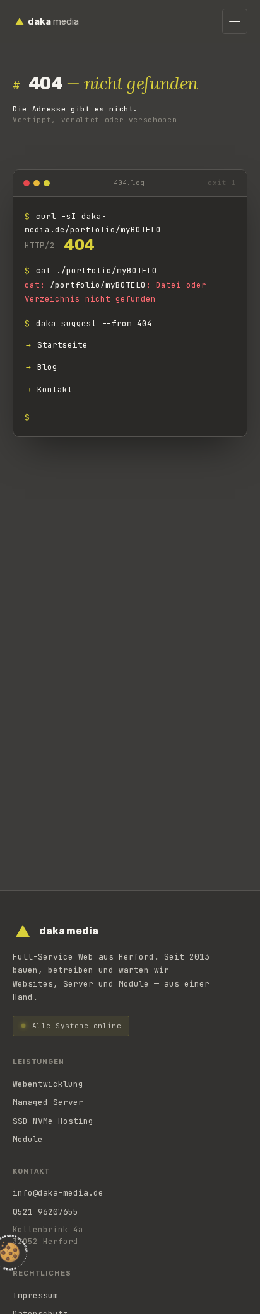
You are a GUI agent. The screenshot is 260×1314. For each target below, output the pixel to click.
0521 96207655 (45, 1211)
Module (28, 1139)
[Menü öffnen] (234, 21)
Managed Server (48, 1102)
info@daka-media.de (58, 1192)
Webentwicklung (48, 1084)
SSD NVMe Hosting (53, 1121)
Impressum (35, 1295)
